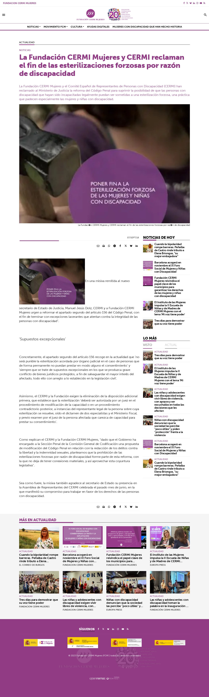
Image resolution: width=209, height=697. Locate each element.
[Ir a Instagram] (197, 3)
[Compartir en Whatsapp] (109, 246)
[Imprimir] (103, 246)
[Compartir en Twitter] (125, 246)
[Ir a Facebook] (184, 3)
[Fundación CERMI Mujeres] (104, 14)
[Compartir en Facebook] (120, 246)
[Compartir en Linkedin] (136, 246)
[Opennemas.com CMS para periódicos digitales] (104, 678)
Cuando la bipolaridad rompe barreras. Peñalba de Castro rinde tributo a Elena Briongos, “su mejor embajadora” (169, 250)
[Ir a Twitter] (187, 3)
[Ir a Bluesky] (191, 3)
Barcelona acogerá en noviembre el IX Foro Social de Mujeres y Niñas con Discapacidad (169, 267)
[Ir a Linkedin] (194, 3)
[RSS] (204, 3)
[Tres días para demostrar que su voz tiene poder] (148, 324)
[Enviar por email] (98, 246)
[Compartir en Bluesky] (131, 246)
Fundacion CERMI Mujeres (19, 3)
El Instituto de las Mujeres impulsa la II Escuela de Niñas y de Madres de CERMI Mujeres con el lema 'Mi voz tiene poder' (170, 308)
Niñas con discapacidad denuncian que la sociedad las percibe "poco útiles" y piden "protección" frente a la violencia (169, 427)
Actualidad (26, 42)
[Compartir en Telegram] (114, 246)
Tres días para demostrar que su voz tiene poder (169, 322)
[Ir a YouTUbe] (201, 3)
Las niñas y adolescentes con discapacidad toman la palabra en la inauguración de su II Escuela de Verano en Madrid (169, 606)
